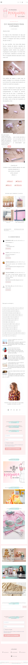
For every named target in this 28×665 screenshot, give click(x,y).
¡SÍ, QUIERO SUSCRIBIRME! (13, 448)
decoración (13, 21)
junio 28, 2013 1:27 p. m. (20, 261)
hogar (4, 326)
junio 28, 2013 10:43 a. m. (19, 240)
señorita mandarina (10, 261)
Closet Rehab (5, 310)
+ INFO (4, 146)
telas (14, 319)
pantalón (5, 328)
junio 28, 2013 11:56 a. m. (14, 252)
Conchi (7, 252)
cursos (4, 335)
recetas (14, 310)
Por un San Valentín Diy (14, 348)
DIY (17, 21)
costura (18, 308)
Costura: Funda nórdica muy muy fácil (16, 371)
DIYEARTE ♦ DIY (9, 240)
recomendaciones (6, 312)
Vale (9, 146)
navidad (13, 317)
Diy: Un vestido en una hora (15, 355)
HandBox (11, 308)
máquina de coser (12, 333)
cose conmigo (6, 319)
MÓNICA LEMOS (24, 663)
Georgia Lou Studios (7, 663)
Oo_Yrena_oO (9, 286)
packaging (12, 326)
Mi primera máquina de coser (16, 662)
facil (15, 324)
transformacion (6, 324)
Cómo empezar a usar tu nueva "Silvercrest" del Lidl (16, 363)
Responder (8, 248)
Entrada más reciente (7, 230)
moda (16, 312)
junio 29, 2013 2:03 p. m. (18, 286)
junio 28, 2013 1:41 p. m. (19, 272)
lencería (11, 335)
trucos (12, 328)
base (4, 333)
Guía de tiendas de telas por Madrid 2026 (15, 340)
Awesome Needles (10, 272)
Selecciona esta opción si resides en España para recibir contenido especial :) (14, 445)
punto (21, 333)
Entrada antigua (19, 229)
